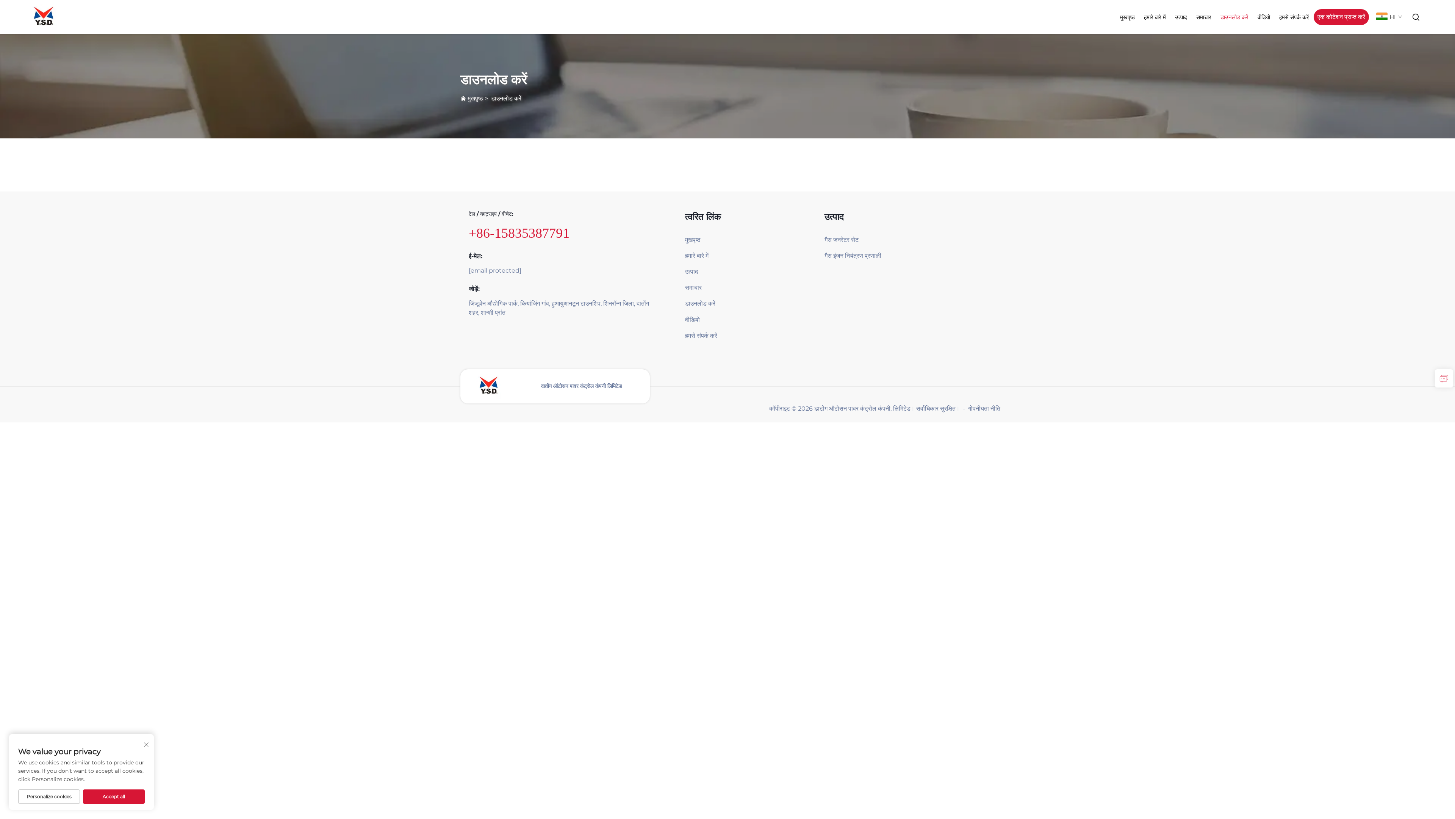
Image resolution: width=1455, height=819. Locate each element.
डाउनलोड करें (1234, 17)
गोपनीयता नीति (984, 408)
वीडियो (1264, 17)
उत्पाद (1181, 17)
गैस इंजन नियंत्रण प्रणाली (852, 255)
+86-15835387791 (519, 233)
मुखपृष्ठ (1127, 17)
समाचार (1203, 17)
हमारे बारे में (1155, 17)
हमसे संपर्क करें (1294, 17)
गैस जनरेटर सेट (841, 239)
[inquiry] (1444, 378)
